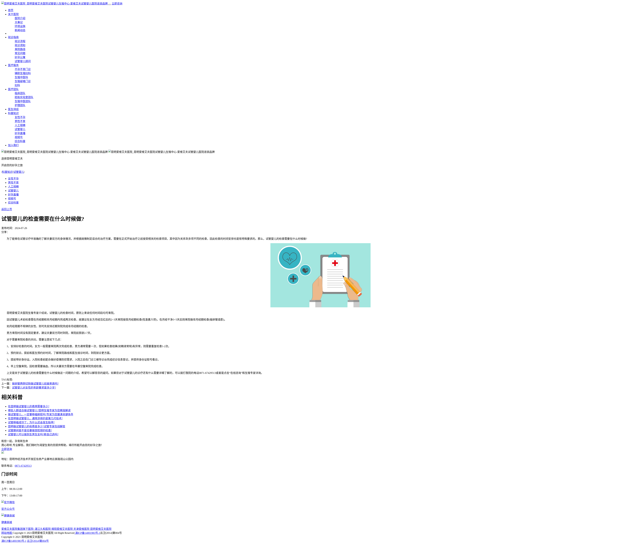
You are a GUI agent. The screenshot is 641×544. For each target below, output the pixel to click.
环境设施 (20, 26)
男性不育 (20, 121)
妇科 (17, 85)
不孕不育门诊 (23, 69)
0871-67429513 (23, 465)
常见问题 (20, 53)
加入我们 (13, 145)
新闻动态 (20, 30)
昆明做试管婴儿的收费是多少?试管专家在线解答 (36, 426)
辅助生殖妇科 (23, 73)
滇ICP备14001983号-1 (87, 533)
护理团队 (20, 105)
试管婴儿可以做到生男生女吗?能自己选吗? (33, 434)
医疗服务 (13, 65)
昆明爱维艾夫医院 (101, 529)
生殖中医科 (21, 77)
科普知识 (13, 113)
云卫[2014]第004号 (38, 541)
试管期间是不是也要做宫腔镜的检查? (30, 430)
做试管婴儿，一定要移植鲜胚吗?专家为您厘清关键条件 (40, 414)
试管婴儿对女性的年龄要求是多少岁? (34, 387)
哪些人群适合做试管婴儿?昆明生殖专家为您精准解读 (39, 410)
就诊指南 (13, 37)
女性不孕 (20, 117)
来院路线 (20, 49)
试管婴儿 (20, 129)
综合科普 (20, 141)
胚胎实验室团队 (24, 97)
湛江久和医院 (43, 529)
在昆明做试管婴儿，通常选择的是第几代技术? (35, 418)
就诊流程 (20, 41)
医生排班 (13, 109)
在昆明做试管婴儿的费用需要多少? (28, 406)
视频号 (19, 137)
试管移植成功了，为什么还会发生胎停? (31, 422)
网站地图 (7, 533)
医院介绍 (20, 18)
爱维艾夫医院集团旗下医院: (18, 529)
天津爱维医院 (81, 529)
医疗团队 (13, 89)
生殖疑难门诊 (23, 81)
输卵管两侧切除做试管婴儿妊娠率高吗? (35, 383)
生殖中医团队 (23, 101)
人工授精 (20, 125)
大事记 (19, 22)
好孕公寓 (20, 57)
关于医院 (13, 14)
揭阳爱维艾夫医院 (62, 529)
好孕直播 (20, 133)
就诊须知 (20, 45)
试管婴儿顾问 (23, 61)
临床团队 (20, 93)
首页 (10, 10)
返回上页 (6, 209)
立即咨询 (117, 3)
